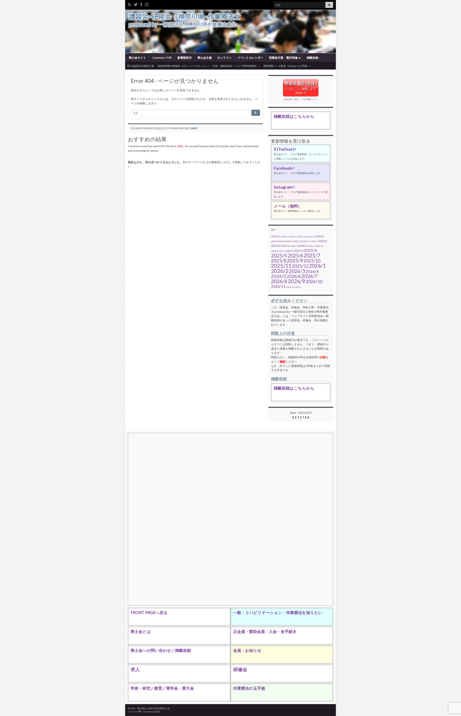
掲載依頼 (313, 57)
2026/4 (312, 271)
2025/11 (281, 266)
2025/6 (295, 255)
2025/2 (289, 250)
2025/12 (300, 266)
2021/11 (311, 236)
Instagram (283, 187)
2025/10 (312, 260)
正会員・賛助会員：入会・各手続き (265, 631)
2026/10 (314, 281)
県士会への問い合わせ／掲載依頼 (161, 650)
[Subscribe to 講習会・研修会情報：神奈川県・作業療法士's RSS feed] (129, 3)
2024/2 (302, 245)
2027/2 (298, 287)
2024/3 (310, 246)
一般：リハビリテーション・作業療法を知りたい (278, 612)
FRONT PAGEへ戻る (149, 612)
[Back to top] (452, 694)
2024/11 (274, 251)
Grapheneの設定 (152, 711)
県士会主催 (204, 57)
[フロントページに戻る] (230, 31)
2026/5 (278, 276)
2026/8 (279, 281)
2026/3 (297, 271)
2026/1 (317, 266)
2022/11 (306, 241)
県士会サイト (137, 57)
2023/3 (275, 245)
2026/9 (296, 281)
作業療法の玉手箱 (249, 688)
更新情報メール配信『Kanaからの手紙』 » (287, 65)
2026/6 (294, 276)
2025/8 (278, 261)
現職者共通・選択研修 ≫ (285, 57)
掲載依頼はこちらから (294, 116)
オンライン (224, 57)
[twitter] (136, 3)
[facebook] (141, 3)
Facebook (283, 168)
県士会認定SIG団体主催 (140, 65)
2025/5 (279, 255)
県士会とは (141, 631)
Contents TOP (162, 57)
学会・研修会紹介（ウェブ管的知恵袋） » (236, 65)
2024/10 (319, 246)
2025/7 (312, 255)
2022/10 (297, 241)
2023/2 (322, 241)
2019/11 (293, 236)
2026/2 (279, 271)
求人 (135, 669)
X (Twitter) (284, 149)
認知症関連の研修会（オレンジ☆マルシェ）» (183, 65)
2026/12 (290, 287)
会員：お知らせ (247, 650)
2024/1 (294, 246)
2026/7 (309, 276)
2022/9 (289, 241)
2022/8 (281, 241)
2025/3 (298, 250)
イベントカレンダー (250, 57)
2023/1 (314, 241)
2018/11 (276, 236)
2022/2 (320, 236)
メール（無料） (288, 206)
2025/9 (295, 261)
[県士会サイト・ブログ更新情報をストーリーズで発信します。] (147, 3)
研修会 (240, 669)
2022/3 (274, 241)
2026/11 (278, 286)
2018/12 (284, 236)
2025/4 (310, 250)
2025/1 (282, 251)
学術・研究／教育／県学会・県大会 (162, 688)
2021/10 (302, 236)
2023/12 (285, 245)
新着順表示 (184, 57)
